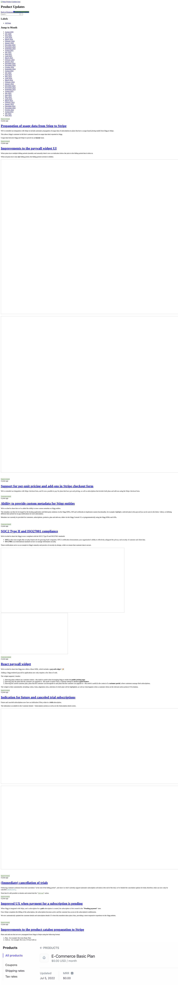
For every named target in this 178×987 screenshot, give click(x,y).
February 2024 (10, 82)
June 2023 (8, 95)
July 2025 (8, 52)
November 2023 (10, 87)
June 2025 (8, 54)
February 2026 (10, 41)
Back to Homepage (7, 12)
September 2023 (10, 89)
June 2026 (8, 36)
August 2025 (9, 50)
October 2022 (9, 110)
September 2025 (10, 48)
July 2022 (8, 113)
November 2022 (10, 108)
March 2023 (9, 100)
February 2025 (10, 60)
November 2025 (10, 47)
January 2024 (9, 84)
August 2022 (9, 112)
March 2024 (9, 80)
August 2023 (9, 91)
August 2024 (9, 71)
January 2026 (9, 43)
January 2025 (9, 61)
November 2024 (10, 65)
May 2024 (8, 76)
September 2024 (10, 69)
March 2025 (9, 58)
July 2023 (8, 93)
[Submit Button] (21, 14)
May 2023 (8, 97)
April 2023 (8, 99)
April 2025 (8, 56)
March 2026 (9, 39)
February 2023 (10, 102)
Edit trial (41, 893)
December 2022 (10, 106)
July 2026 (8, 34)
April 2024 (8, 78)
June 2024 (8, 74)
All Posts (8, 23)
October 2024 (9, 67)
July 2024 (8, 73)
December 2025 (10, 45)
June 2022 (8, 115)
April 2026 (8, 37)
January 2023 (9, 104)
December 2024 (10, 63)
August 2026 (9, 32)
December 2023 (10, 86)
